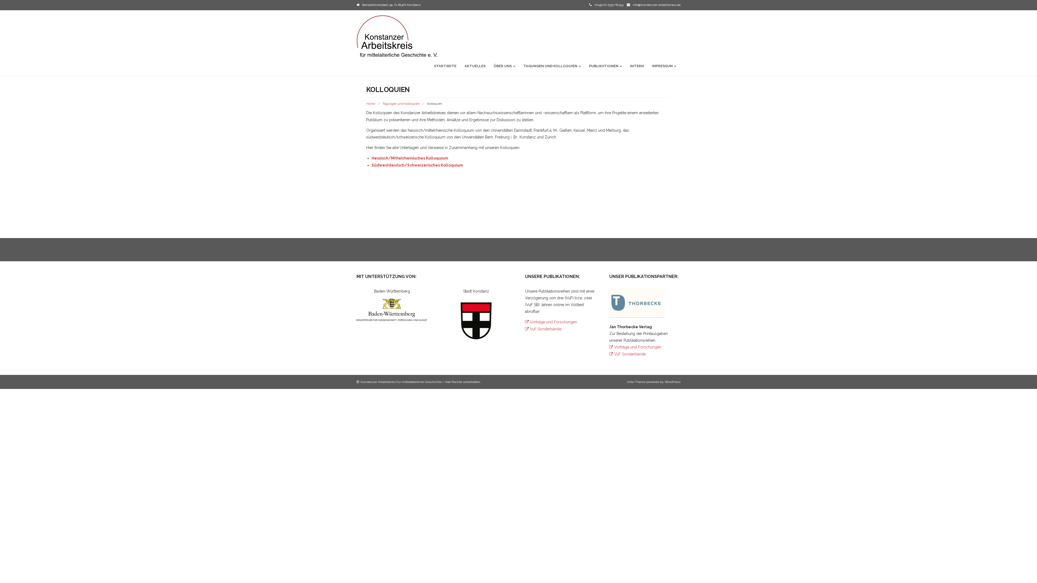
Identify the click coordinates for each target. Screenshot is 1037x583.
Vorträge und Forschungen (553, 322)
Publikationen (604, 66)
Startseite (445, 66)
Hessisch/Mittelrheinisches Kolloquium (410, 158)
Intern (637, 66)
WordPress (673, 382)
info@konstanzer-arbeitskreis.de (657, 5)
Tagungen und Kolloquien (550, 66)
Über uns (503, 66)
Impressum (663, 66)
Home (370, 104)
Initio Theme (636, 382)
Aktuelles (475, 66)
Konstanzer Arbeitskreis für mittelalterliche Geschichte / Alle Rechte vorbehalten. (421, 382)
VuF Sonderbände (545, 329)
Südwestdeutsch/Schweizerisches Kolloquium (417, 165)
